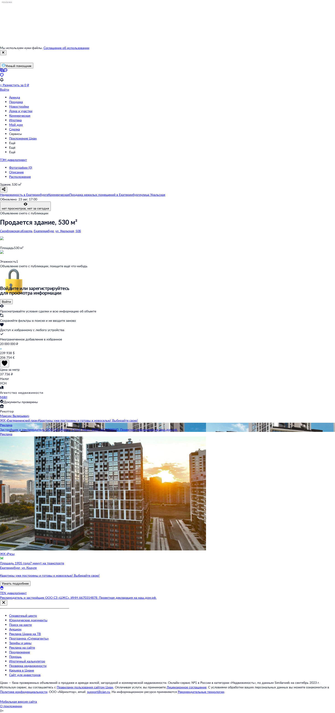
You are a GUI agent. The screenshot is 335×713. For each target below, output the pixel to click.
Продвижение (19, 652)
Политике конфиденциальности (23, 692)
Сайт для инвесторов (25, 675)
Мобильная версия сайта (18, 701)
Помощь (15, 656)
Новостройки (19, 106)
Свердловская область (16, 231)
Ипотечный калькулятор (27, 661)
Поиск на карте (20, 624)
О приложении (11, 706)
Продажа (16, 102)
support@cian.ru (98, 692)
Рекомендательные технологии (201, 692)
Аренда (14, 97)
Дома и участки (20, 111)
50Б (78, 231)
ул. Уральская (64, 231)
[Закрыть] (3, 52)
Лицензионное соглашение (186, 687)
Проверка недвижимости (27, 666)
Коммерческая (19, 115)
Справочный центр (23, 615)
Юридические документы (28, 620)
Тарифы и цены (20, 643)
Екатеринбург (44, 231)
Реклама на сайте (22, 647)
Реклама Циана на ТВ (25, 634)
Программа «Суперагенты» (29, 638)
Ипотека (15, 120)
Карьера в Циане (21, 670)
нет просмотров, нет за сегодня (25, 208)
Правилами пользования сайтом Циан (85, 687)
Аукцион (15, 629)
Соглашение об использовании (66, 48)
